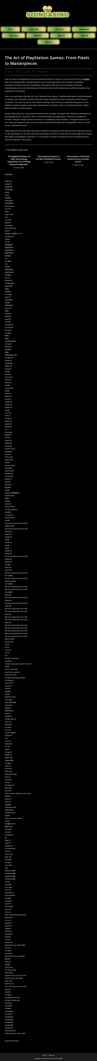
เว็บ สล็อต (8, 261)
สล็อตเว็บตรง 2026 (11, 355)
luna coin (8, 650)
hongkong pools (10, 719)
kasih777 (8, 689)
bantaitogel (9, 189)
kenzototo (8, 768)
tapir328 (8, 374)
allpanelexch (9, 810)
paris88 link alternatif (12, 997)
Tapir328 (8, 256)
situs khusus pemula (12, 672)
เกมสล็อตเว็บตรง (10, 341)
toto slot (8, 209)
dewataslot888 (10, 871)
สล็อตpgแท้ (8, 245)
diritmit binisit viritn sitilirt (14, 978)
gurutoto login (10, 465)
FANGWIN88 (9, 283)
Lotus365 (8, 829)
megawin (8, 708)
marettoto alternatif (12, 658)
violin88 (7, 992)
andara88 (8, 1006)
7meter (7, 782)
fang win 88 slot (10, 581)
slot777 (7, 231)
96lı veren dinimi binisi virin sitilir (16, 523)
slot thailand (9, 680)
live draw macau (10, 970)
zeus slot (8, 766)
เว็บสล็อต (8, 198)
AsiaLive (8, 962)
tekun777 (8, 904)
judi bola (8, 393)
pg (6, 837)
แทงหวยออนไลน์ (10, 702)
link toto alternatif (11, 669)
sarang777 (8, 686)
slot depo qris (9, 785)
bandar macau (10, 449)
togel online (9, 214)
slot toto (8, 912)
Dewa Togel (9, 973)
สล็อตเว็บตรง (9, 203)
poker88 (8, 691)
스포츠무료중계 (10, 733)
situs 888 (8, 884)
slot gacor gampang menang (15, 678)
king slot (8, 989)
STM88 (7, 501)
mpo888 (8, 898)
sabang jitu (9, 934)
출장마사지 (9, 826)
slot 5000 (8, 727)
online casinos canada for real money (18, 793)
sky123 (7, 278)
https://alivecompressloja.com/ (16, 915)
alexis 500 (8, 788)
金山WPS (8, 487)
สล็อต (7, 212)
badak (7, 548)
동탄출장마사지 (10, 824)
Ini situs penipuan (11, 509)
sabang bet (9, 942)
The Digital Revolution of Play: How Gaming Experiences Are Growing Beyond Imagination (19, 160)
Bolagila (7, 964)
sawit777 (8, 843)
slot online (8, 953)
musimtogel (9, 906)
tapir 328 (8, 567)
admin (10, 71)
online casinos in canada (13, 818)
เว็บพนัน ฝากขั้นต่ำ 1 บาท (13, 234)
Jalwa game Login (11, 774)
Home (44, 1055)
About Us (52, 1055)
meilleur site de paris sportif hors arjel (18, 664)
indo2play (8, 859)
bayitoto (8, 223)
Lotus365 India (10, 849)
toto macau (9, 377)
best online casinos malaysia (15, 956)
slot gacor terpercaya (12, 1000)
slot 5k (7, 242)
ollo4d (7, 821)
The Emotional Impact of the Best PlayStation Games (48, 157)
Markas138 (9, 917)
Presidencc (8, 1003)
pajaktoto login (10, 697)
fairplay (7, 815)
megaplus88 (9, 760)
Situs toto (8, 722)
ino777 (7, 653)
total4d (7, 882)
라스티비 (8, 851)
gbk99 (7, 498)
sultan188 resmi (10, 228)
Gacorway (8, 446)
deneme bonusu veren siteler (15, 945)
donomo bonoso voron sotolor (16, 986)
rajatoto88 (8, 757)
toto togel (8, 294)
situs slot (8, 413)
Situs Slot (8, 890)
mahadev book (10, 813)
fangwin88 (8, 187)
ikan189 (7, 482)
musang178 (9, 325)
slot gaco (8, 565)
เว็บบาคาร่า (8, 347)
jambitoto (8, 923)
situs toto (8, 220)
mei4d (7, 666)
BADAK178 (8, 280)
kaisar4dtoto (9, 893)
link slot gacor (10, 206)
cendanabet (9, 1011)
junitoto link (9, 642)
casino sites (9, 854)
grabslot (8, 959)
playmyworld (9, 471)
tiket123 (8, 840)
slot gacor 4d (9, 236)
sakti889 (8, 804)
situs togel (8, 432)
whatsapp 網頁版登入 (12, 493)
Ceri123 (7, 415)
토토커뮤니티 (9, 984)
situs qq (7, 777)
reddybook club (10, 807)
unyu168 (8, 909)
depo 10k (8, 857)
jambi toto (8, 926)
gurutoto (8, 454)
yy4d (6, 868)
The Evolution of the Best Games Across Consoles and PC (78, 159)
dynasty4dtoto (10, 895)
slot (6, 258)
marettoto (8, 661)
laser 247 (8, 802)
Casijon (7, 239)
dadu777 (8, 297)
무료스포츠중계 (10, 1031)
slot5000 (8, 1008)
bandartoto (9, 846)
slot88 (7, 192)
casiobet (8, 937)
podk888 (8, 349)
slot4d (7, 195)
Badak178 (8, 396)
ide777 (7, 647)
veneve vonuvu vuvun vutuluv (15, 975)
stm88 (7, 694)
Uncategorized (42, 71)
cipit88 (7, 267)
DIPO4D (7, 796)
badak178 (8, 181)
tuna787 (8, 322)
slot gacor (8, 330)
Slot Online (9, 1014)
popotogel (8, 225)
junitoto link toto (11, 675)
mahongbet (9, 200)
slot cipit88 (8, 575)
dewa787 (8, 314)
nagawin (8, 928)
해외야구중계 (9, 639)
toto (6, 217)
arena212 (8, 380)
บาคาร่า (7, 713)
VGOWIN (8, 512)
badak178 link (10, 496)
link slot (7, 746)
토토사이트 (9, 771)
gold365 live (9, 473)
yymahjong (9, 835)
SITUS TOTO (9, 683)
